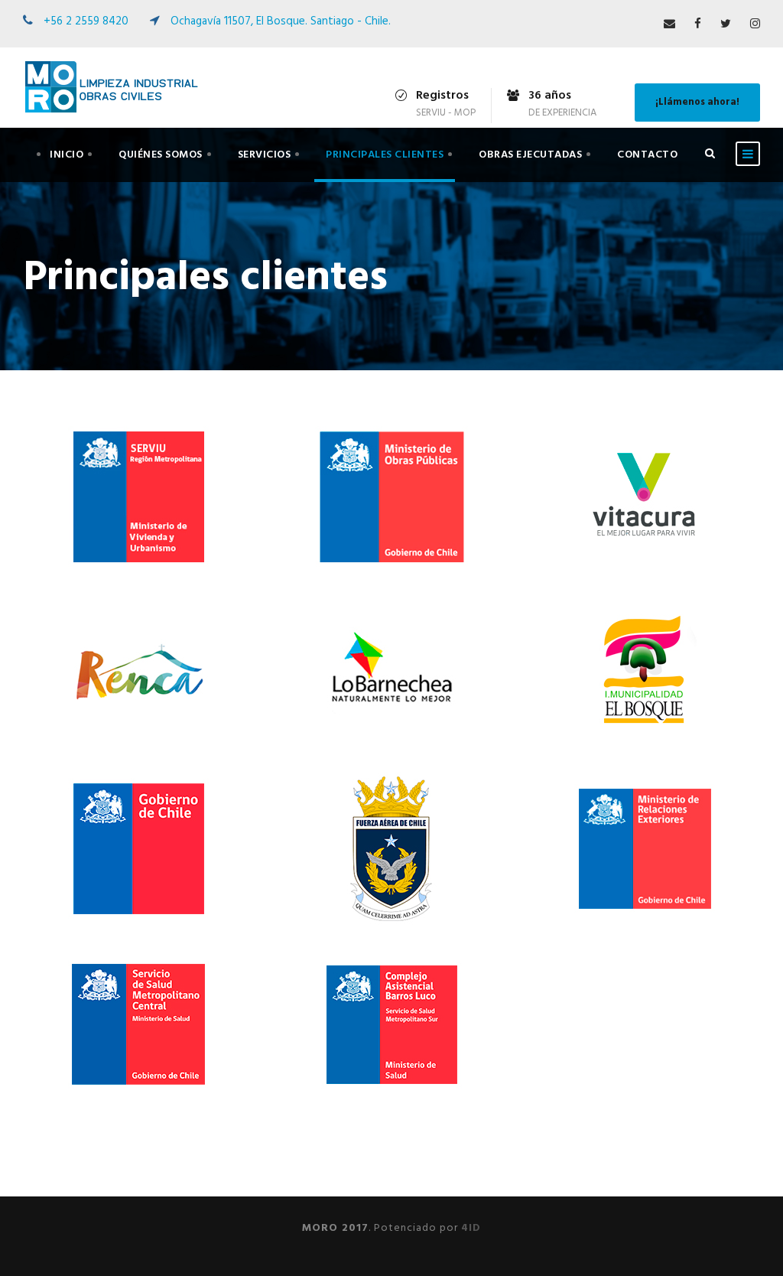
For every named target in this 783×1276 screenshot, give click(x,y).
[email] (669, 24)
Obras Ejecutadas (530, 155)
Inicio (66, 155)
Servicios (264, 155)
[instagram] (755, 24)
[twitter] (725, 24)
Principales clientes (384, 155)
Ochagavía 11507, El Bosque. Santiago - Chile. (281, 21)
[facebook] (697, 24)
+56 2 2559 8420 (86, 21)
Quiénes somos (161, 155)
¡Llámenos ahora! (697, 102)
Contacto (647, 155)
